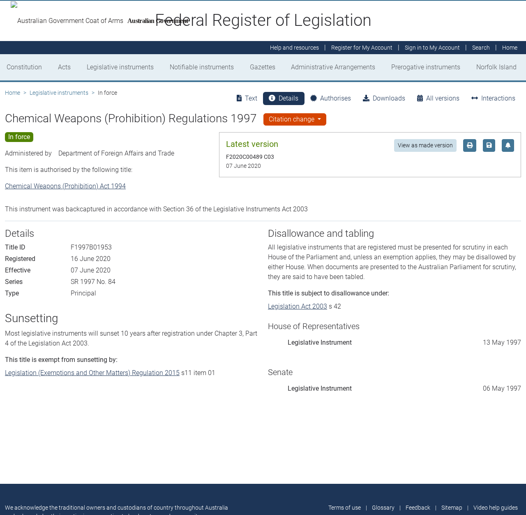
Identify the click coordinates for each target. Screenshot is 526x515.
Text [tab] (251, 98)
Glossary (383, 507)
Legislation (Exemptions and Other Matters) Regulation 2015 (92, 373)
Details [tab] (288, 98)
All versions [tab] (442, 98)
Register (361, 47)
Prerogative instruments (425, 67)
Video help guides (495, 507)
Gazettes (262, 67)
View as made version (425, 145)
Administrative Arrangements (333, 67)
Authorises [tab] (335, 98)
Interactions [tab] (498, 98)
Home (12, 92)
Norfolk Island (496, 67)
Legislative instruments (120, 67)
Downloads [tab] (389, 98)
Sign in (432, 47)
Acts (64, 67)
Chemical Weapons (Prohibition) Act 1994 (65, 186)
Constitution (24, 67)
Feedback (418, 507)
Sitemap (451, 507)
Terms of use (344, 507)
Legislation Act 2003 (297, 306)
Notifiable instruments (202, 67)
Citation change (292, 119)
